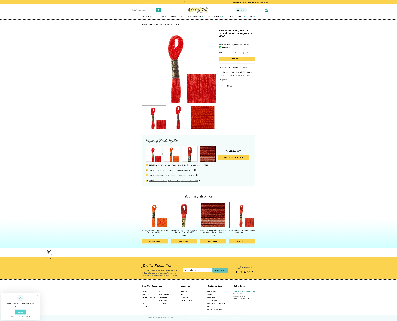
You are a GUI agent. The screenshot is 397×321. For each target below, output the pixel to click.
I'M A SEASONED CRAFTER (221, 174)
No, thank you (221, 189)
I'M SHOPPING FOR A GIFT (221, 182)
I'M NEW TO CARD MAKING (222, 167)
